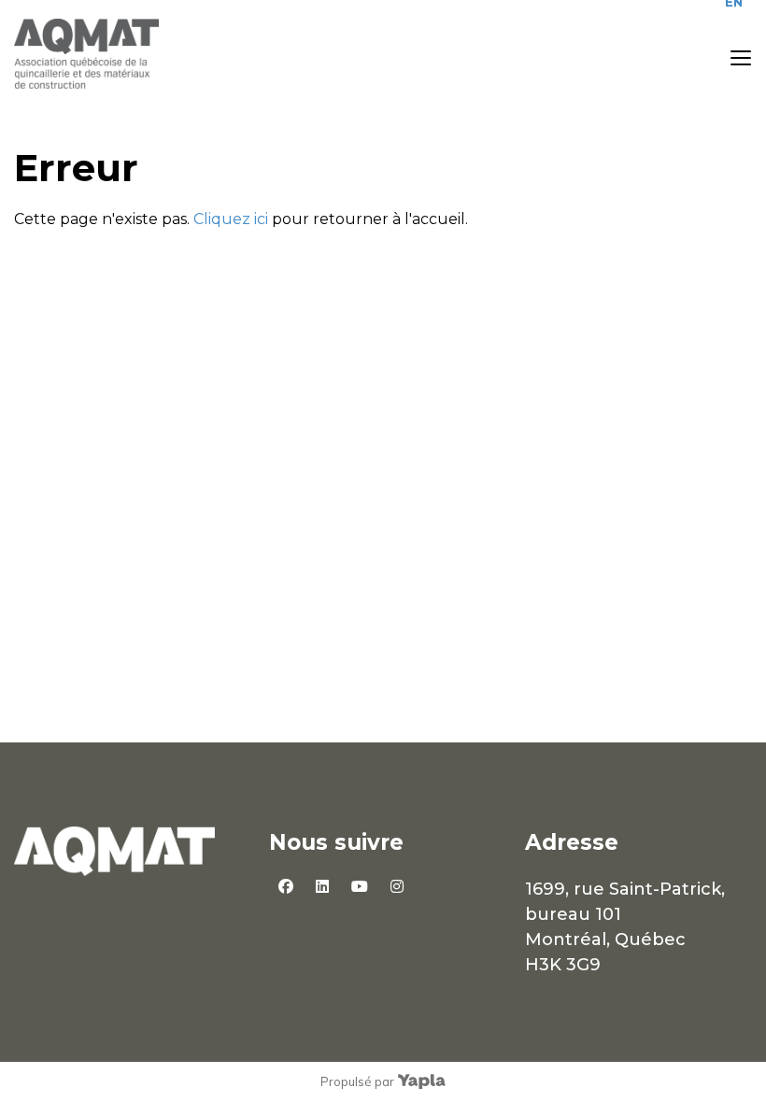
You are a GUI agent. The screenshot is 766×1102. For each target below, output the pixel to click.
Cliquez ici (230, 219)
